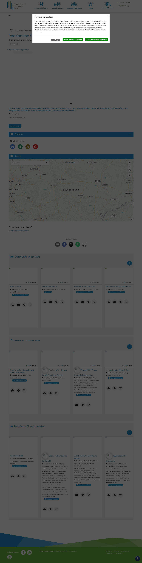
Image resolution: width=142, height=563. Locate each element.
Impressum (43, 32)
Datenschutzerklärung (92, 30)
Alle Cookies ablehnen (73, 39)
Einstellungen (55, 40)
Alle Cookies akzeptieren (96, 39)
